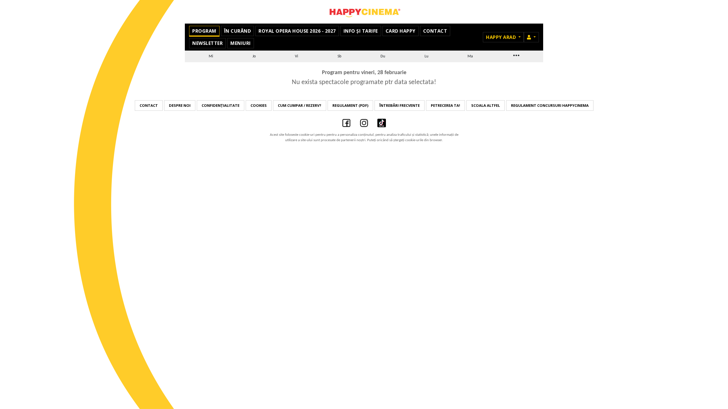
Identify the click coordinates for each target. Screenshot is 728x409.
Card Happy (400, 31)
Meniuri (240, 43)
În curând (237, 31)
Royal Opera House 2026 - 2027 (297, 31)
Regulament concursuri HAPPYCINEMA (550, 105)
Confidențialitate (220, 105)
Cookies (259, 105)
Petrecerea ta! (445, 105)
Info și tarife (361, 31)
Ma (470, 56)
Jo (254, 56)
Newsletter (207, 43)
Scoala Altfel (485, 105)
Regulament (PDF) (350, 105)
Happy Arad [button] (501, 37)
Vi (296, 56)
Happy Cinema (364, 12)
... (515, 55)
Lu (426, 56)
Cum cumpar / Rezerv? (299, 105)
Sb (339, 56)
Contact (435, 31)
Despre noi (180, 105)
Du (382, 56)
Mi (211, 56)
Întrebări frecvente (399, 105)
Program (204, 31)
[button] (531, 37)
